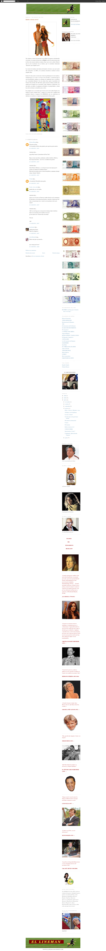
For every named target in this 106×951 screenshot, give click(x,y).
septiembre (67, 406)
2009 (65, 395)
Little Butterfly (32, 237)
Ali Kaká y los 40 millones (71, 412)
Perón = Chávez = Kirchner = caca (72, 410)
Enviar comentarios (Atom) (38, 256)
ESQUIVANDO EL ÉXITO (68, 358)
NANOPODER (65, 343)
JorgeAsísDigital (66, 333)
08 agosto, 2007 (34, 148)
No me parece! (65, 329)
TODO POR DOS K (66, 350)
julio (66, 437)
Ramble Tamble (65, 365)
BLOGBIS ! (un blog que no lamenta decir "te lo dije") (70, 310)
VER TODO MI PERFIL (75, 24)
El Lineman (67, 425)
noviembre (67, 402)
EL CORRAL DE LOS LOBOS (69, 346)
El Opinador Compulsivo (67, 337)
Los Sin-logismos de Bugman (68, 341)
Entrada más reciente (30, 253)
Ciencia (66, 422)
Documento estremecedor (70, 420)
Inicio (43, 253)
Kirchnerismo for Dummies (68, 322)
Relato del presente (66, 318)
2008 (65, 398)
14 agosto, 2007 (34, 233)
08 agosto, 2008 (34, 246)
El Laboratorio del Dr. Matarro (69, 326)
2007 (65, 400)
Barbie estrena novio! (32, 19)
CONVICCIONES (69, 429)
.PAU (63, 324)
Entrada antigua (56, 253)
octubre (67, 404)
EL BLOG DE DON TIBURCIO (69, 328)
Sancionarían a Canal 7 (70, 431)
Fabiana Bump (32, 142)
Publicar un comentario (31, 250)
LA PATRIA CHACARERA (68, 331)
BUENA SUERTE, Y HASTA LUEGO (70, 335)
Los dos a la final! (69, 414)
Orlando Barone (65, 367)
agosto (66, 408)
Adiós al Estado (65, 348)
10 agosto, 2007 (34, 223)
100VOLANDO (65, 339)
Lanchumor (32, 227)
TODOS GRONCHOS (67, 320)
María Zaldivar (65, 352)
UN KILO (64, 354)
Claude (31, 179)
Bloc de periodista (66, 356)
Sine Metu (64, 345)
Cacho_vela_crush (33, 187)
